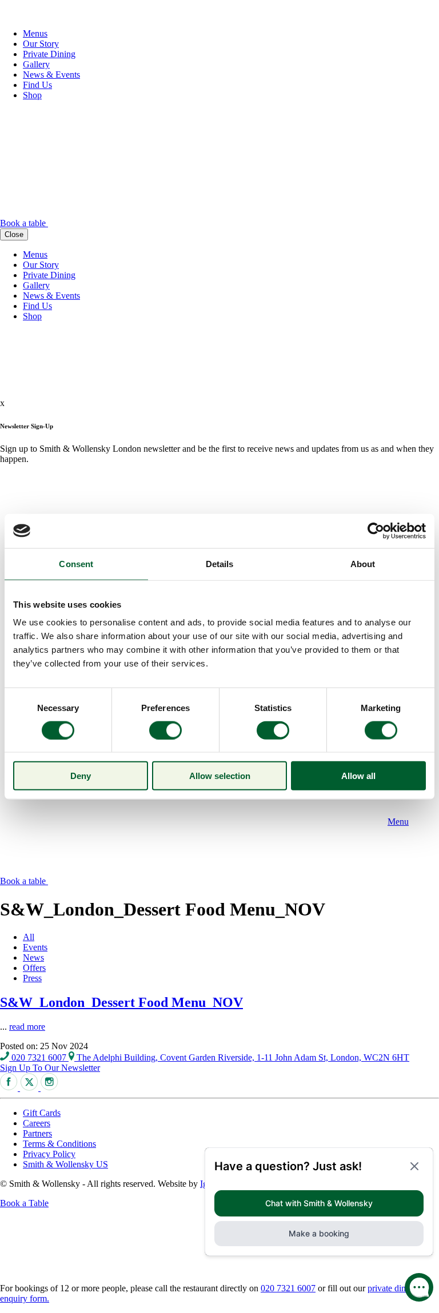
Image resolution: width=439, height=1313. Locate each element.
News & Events (51, 74)
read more (27, 1026)
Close (14, 234)
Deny (80, 776)
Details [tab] (220, 563)
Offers (34, 968)
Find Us (37, 85)
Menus (35, 33)
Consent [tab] (76, 563)
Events (35, 947)
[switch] (165, 730)
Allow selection (219, 776)
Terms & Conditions (59, 1144)
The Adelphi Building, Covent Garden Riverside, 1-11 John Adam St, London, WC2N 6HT (241, 1057)
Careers (36, 1123)
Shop (32, 95)
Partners (37, 1133)
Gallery (36, 64)
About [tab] (363, 563)
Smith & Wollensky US (65, 1164)
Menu (398, 821)
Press (32, 978)
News (33, 957)
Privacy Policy (49, 1154)
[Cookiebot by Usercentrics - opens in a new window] (376, 530)
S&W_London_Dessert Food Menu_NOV (121, 1002)
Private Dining (49, 54)
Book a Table (24, 1203)
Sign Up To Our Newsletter (50, 1068)
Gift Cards (42, 1113)
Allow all (358, 776)
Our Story (41, 44)
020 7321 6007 (39, 1057)
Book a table (24, 223)
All (28, 937)
